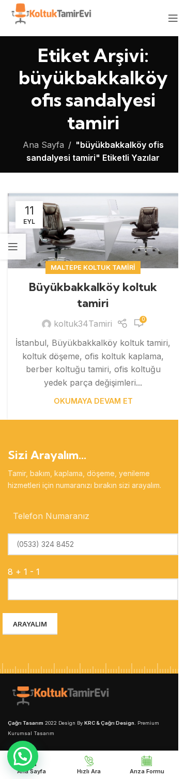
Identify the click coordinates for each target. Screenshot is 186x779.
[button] (22, 756)
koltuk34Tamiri (83, 323)
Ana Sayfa (43, 145)
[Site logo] (50, 17)
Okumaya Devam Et (93, 400)
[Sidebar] (13, 246)
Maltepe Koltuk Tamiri (93, 267)
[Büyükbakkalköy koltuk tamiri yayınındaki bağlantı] (93, 230)
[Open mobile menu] (173, 18)
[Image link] (59, 697)
